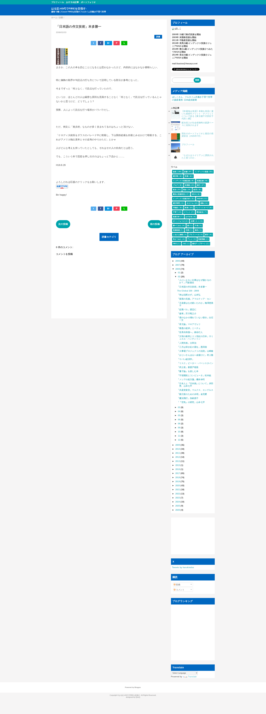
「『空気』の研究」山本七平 (191, 402)
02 (179, 276)
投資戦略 (202, 239)
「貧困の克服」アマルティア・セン (194, 299)
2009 (178, 445)
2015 (178, 465)
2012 (178, 457)
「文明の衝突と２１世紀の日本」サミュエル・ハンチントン (195, 337)
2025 (178, 506)
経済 (195, 190)
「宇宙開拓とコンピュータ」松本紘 (194, 375)
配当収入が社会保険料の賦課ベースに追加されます (197, 123)
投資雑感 (176, 230)
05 (179, 415)
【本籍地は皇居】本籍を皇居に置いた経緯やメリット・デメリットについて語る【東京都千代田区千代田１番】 (197, 115)
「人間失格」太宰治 (186, 343)
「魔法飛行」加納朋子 (187, 398)
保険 (202, 203)
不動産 (175, 208)
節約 (197, 230)
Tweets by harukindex (183, 567)
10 (179, 431)
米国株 (187, 185)
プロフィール (57, 2)
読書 (158, 37)
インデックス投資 (202, 172)
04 (179, 411)
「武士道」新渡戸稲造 (187, 367)
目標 (187, 230)
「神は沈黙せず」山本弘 (189, 295)
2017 (178, 473)
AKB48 (200, 199)
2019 (178, 481)
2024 (178, 502)
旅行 (199, 185)
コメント (180, 590)
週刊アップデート (199, 244)
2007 (178, 265)
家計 (207, 235)
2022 (178, 493)
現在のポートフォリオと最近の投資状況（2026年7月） (197, 134)
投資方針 (176, 217)
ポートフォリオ (88, 2)
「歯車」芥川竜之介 (186, 313)
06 (179, 419)
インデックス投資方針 (181, 199)
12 (179, 440)
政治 (175, 190)
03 (179, 407)
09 (179, 427)
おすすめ (189, 217)
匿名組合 (200, 212)
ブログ (175, 185)
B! (108, 43)
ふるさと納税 (178, 235)
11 (179, 436)
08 (179, 423)
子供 (197, 226)
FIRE (175, 244)
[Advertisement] (193, 535)
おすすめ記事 (72, 2)
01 (179, 272)
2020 (178, 485)
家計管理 (176, 203)
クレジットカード (202, 208)
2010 (178, 449)
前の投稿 (155, 224)
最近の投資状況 (179, 194)
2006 (178, 261)
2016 (178, 469)
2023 (178, 497)
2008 (178, 269)
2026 (178, 510)
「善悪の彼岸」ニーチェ (189, 328)
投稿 (177, 584)
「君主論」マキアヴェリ (189, 324)
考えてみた (177, 239)
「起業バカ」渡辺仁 (186, 309)
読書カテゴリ (109, 237)
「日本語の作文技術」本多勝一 (192, 287)
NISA (194, 194)
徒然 (175, 172)
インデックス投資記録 (181, 181)
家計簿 (175, 176)
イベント (187, 212)
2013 (178, 461)
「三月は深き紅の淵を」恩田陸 (192, 347)
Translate (192, 676)
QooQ (138, 697)
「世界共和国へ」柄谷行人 (190, 332)
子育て (175, 212)
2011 (178, 453)
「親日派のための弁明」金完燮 (192, 394)
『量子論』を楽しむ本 (187, 371)
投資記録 (200, 181)
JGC (185, 244)
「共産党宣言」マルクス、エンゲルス (195, 390)
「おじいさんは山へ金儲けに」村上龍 (195, 355)
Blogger (137, 687)
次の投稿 (63, 224)
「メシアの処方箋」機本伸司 (191, 379)
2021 (178, 489)
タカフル (190, 203)
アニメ (190, 239)
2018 (178, 477)
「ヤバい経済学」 (185, 359)
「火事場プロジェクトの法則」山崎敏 (195, 351)
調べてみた (177, 226)
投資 (187, 176)
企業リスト (195, 221)
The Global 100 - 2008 (188, 291)
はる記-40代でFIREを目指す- (69, 8)
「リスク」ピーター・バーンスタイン (195, 363)
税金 (185, 190)
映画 (187, 208)
